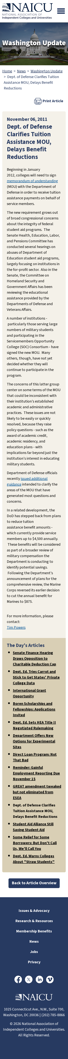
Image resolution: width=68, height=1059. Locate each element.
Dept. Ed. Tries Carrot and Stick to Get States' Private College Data (36, 677)
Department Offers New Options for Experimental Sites (34, 741)
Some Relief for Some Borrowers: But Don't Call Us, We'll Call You (35, 843)
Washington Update (47, 71)
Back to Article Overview (34, 883)
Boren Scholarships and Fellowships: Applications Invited (34, 709)
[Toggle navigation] (61, 11)
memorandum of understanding (32, 181)
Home (7, 71)
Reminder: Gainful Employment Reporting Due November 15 (36, 773)
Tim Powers (16, 627)
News (21, 71)
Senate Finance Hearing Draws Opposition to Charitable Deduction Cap (34, 658)
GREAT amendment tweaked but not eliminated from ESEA (37, 792)
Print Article (52, 101)
